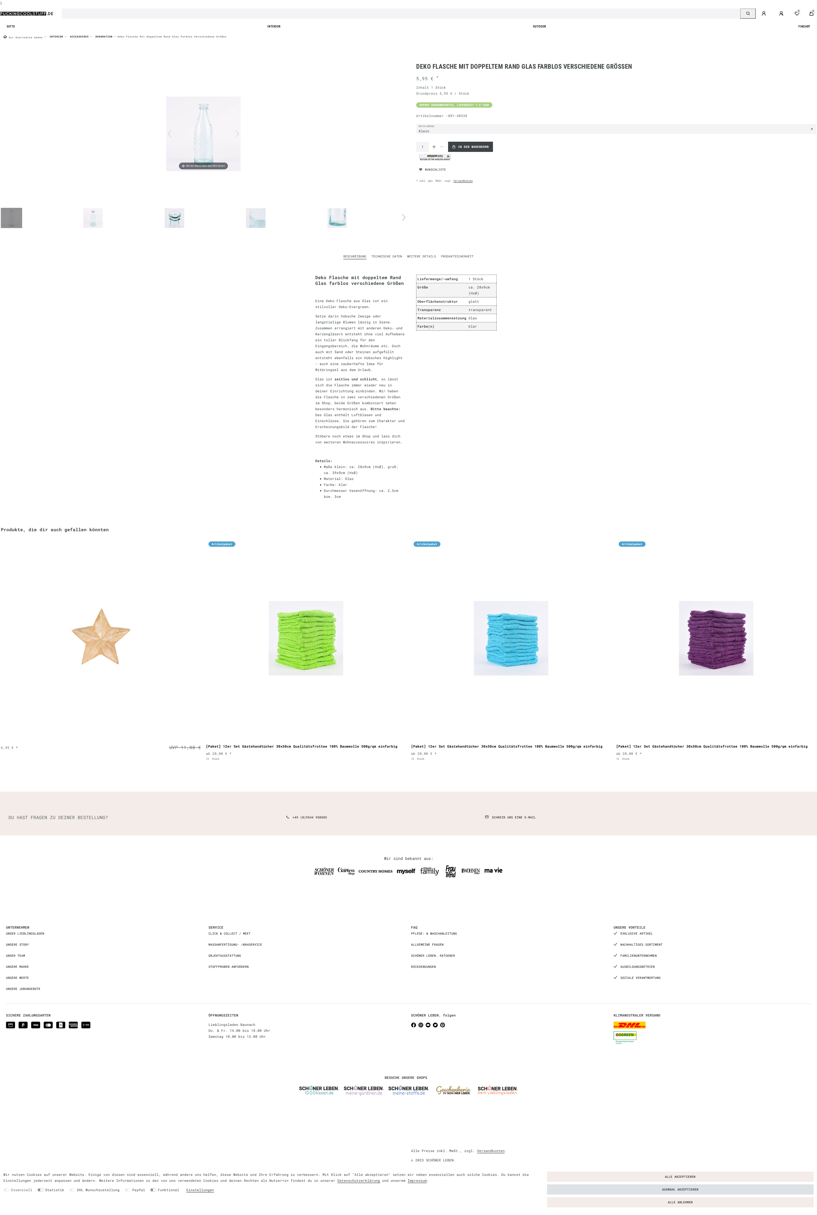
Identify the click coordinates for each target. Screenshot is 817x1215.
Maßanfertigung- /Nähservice (235, 944)
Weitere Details (421, 256)
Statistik (54, 1190)
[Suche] (748, 14)
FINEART (804, 26)
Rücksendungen (423, 967)
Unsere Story (17, 944)
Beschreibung (354, 256)
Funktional (168, 1190)
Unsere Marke (17, 967)
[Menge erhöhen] (434, 147)
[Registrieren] (782, 13)
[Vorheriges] (169, 134)
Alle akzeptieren (680, 1177)
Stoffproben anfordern (229, 967)
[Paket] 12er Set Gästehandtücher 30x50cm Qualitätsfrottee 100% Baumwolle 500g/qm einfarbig (301, 746)
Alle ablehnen (680, 1202)
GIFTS (11, 26)
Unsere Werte (17, 978)
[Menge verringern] (442, 147)
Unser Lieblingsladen (25, 933)
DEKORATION (103, 36)
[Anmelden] (764, 13)
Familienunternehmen (638, 956)
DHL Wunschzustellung (98, 1190)
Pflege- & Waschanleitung (434, 933)
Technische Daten (386, 256)
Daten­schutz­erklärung (358, 1180)
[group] (101, 638)
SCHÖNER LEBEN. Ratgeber (433, 956)
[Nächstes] (237, 134)
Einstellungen (200, 1190)
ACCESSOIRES (78, 36)
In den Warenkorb (473, 147)
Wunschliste (435, 169)
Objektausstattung (225, 956)
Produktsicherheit (457, 256)
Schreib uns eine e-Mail (514, 817)
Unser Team (15, 956)
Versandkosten (463, 180)
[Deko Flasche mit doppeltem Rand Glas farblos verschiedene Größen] (11, 218)
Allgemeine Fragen (427, 944)
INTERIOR (273, 26)
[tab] (355, 256)
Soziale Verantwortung (640, 978)
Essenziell (21, 1190)
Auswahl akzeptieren (680, 1189)
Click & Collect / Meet (230, 933)
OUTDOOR (539, 26)
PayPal (138, 1190)
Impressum (417, 1180)
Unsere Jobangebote (23, 989)
